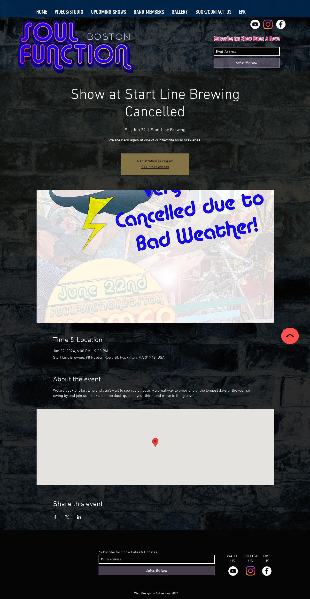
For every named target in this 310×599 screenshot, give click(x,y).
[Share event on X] (67, 517)
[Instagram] (268, 24)
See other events (155, 167)
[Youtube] (255, 24)
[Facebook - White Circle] (281, 24)
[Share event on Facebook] (55, 517)
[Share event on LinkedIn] (79, 517)
